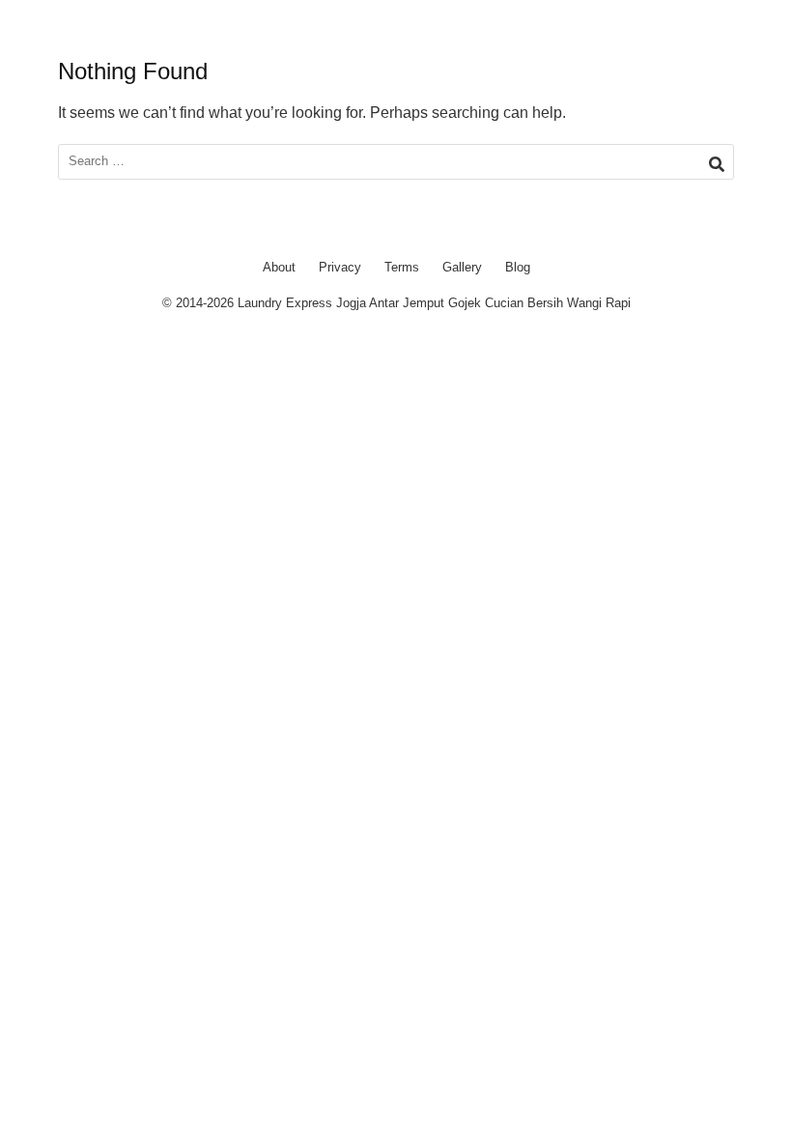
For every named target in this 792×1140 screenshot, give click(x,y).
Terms (401, 267)
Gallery (462, 267)
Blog (517, 267)
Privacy (340, 267)
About (279, 267)
